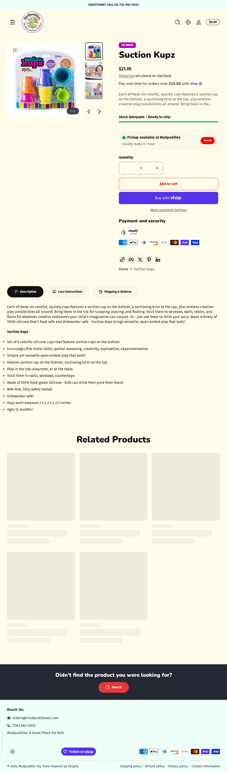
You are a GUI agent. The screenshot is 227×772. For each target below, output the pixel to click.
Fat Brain (127, 45)
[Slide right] (99, 111)
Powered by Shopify (64, 766)
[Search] (177, 22)
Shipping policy (130, 766)
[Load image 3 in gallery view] (94, 90)
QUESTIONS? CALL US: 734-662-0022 (113, 5)
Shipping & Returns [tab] (118, 292)
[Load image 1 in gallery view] (94, 51)
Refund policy (154, 766)
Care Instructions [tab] (70, 292)
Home (123, 269)
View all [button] (207, 140)
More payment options (168, 210)
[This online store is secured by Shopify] (129, 235)
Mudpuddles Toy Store (34, 766)
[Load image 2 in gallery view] (94, 71)
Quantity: (126, 157)
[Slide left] (88, 111)
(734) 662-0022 (23, 725)
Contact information (206, 766)
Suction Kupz (144, 269)
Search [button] (117, 687)
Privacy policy (178, 766)
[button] (177, 22)
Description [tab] (28, 292)
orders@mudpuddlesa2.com (35, 718)
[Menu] (12, 22)
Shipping (126, 76)
